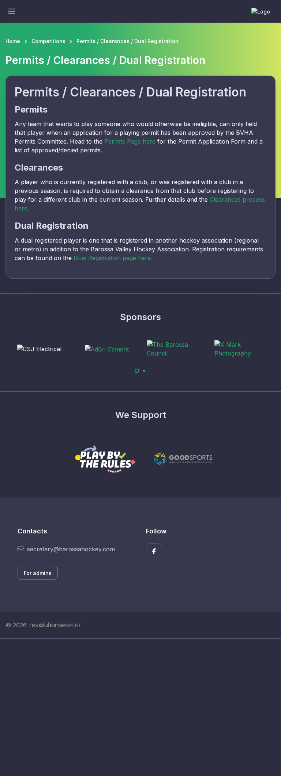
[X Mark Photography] (241, 349)
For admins (38, 573)
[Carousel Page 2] (144, 371)
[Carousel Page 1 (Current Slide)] (137, 371)
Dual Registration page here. (113, 258)
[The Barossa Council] (174, 349)
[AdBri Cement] (107, 349)
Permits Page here (130, 141)
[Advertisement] (140, 707)
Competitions (48, 41)
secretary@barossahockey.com (71, 549)
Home (12, 41)
